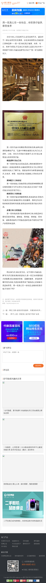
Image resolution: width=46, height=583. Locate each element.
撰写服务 (37, 541)
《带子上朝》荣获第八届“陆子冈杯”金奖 (24, 314)
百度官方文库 (5, 541)
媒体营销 (42, 556)
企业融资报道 (31, 556)
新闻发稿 (37, 544)
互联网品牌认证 (6, 556)
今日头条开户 (16, 544)
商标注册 (15, 546)
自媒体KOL (15, 541)
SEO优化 (4, 546)
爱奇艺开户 (26, 544)
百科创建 (26, 541)
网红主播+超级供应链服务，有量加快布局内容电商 (25, 310)
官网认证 (4, 544)
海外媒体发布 (19, 556)
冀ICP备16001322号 (28, 577)
